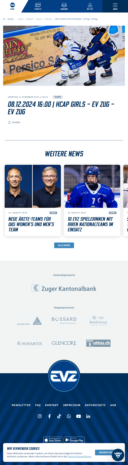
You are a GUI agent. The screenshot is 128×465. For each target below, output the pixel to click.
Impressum (71, 405)
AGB (113, 405)
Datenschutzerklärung (79, 456)
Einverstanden (108, 452)
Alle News (64, 245)
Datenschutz (95, 405)
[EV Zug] (64, 376)
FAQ (38, 405)
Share (16, 122)
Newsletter (21, 405)
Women (57, 97)
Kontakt (52, 405)
